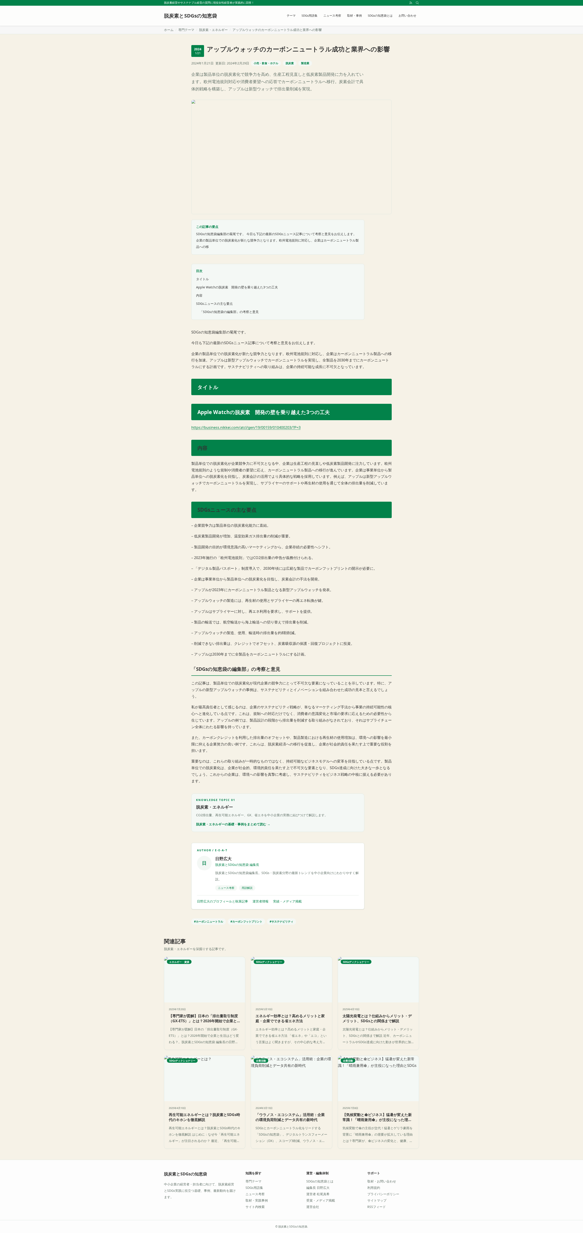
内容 (199, 295)
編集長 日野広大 (318, 1187)
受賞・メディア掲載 (320, 1200)
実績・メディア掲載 (287, 901)
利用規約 (373, 1187)
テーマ (291, 15)
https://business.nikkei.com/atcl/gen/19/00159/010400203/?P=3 (246, 427)
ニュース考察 (332, 15)
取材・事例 (354, 15)
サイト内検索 (255, 1207)
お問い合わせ (407, 15)
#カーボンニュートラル (208, 921)
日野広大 (223, 858)
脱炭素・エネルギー (213, 30)
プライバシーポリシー (383, 1194)
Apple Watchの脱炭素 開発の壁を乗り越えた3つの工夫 (237, 287)
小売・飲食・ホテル (266, 63)
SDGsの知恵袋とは (380, 15)
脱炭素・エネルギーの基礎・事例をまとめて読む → (233, 824)
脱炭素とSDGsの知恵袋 (185, 1174)
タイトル (202, 279)
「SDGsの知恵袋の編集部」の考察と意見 (229, 312)
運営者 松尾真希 (318, 1194)
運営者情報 (260, 901)
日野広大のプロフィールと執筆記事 (222, 901)
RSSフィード (376, 1207)
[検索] (417, 3)
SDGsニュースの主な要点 (214, 303)
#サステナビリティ (281, 921)
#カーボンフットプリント (246, 921)
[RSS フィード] (411, 3)
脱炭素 (290, 63)
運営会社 (312, 1207)
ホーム (169, 30)
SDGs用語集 (309, 15)
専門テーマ (186, 30)
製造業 (305, 63)
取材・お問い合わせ (381, 1181)
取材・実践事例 (256, 1200)
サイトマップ (376, 1200)
